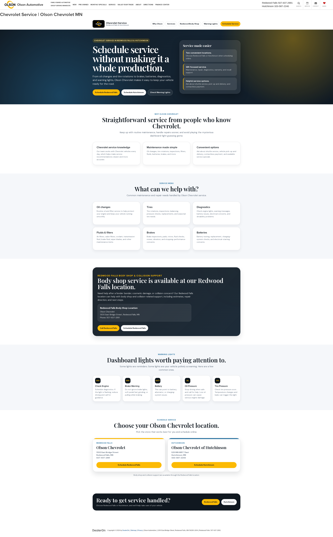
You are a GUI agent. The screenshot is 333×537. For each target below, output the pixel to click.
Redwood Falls (210, 502)
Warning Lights (211, 24)
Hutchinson (229, 502)
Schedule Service (230, 24)
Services (171, 24)
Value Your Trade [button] (126, 4)
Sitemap (133, 530)
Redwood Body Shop (189, 24)
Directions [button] (148, 4)
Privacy (140, 530)
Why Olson (157, 24)
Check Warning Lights (160, 92)
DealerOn (125, 530)
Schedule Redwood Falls (106, 92)
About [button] (138, 4)
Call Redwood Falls (108, 328)
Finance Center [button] (162, 4)
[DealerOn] (99, 530)
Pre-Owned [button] (83, 4)
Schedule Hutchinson (134, 92)
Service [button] (112, 4)
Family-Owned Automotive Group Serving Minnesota (60, 4)
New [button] (74, 4)
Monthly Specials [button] (99, 4)
